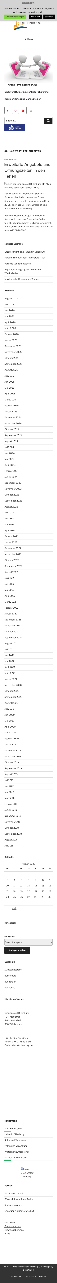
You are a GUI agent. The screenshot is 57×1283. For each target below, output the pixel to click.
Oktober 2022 (11, 560)
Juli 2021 (8, 649)
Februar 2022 (11, 607)
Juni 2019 (9, 786)
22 (43, 891)
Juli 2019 (9, 780)
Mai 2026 (9, 316)
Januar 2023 (10, 542)
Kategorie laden (17, 950)
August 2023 (11, 506)
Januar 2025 (10, 411)
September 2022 (13, 566)
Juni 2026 (9, 310)
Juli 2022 (9, 578)
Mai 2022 (9, 590)
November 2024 (13, 423)
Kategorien (9, 936)
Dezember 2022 (12, 548)
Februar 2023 (11, 536)
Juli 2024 (9, 447)
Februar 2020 (11, 738)
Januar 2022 (10, 613)
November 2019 (12, 756)
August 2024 (11, 441)
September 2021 (13, 637)
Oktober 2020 (11, 691)
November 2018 (12, 822)
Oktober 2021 (11, 631)
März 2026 (10, 328)
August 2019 (11, 774)
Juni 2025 (9, 381)
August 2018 (11, 839)
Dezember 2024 (12, 417)
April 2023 (9, 530)
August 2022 (11, 572)
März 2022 (10, 601)
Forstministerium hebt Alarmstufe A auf (24, 257)
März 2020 (10, 732)
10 (7, 885)
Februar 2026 (11, 334)
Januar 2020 (10, 744)
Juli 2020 (9, 709)
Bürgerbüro (10, 975)
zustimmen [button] (35, 17)
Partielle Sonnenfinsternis (17, 263)
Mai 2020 (9, 720)
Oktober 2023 (11, 494)
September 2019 (13, 768)
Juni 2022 (9, 584)
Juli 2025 (9, 376)
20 (28, 891)
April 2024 (9, 465)
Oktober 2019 (11, 762)
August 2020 (11, 703)
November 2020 (13, 685)
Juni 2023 (9, 518)
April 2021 (9, 667)
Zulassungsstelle (13, 969)
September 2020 (13, 697)
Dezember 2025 (12, 346)
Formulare (9, 987)
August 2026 (11, 298)
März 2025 (10, 399)
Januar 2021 (10, 679)
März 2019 (9, 798)
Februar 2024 (11, 471)
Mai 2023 (9, 524)
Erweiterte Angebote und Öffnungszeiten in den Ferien (27, 170)
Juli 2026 (9, 304)
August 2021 (11, 643)
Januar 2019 (10, 810)
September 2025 (13, 364)
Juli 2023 (9, 512)
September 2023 (13, 500)
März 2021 (9, 673)
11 (14, 885)
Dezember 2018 (12, 816)
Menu (30, 39)
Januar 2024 (10, 477)
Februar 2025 (11, 405)
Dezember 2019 (12, 750)
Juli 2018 (9, 845)
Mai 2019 (9, 792)
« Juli (14, 908)
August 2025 (11, 370)
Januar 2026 (10, 340)
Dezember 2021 (12, 619)
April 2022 (9, 596)
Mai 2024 (9, 459)
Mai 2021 (9, 661)
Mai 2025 (9, 387)
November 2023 (13, 489)
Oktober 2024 (11, 429)
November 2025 (13, 352)
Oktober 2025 (11, 358)
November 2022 (13, 554)
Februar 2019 (11, 804)
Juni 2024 (9, 453)
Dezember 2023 (12, 483)
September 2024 (13, 435)
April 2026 (10, 322)
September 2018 (13, 834)
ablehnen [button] (49, 17)
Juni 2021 (9, 655)
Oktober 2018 (11, 827)
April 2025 (9, 393)
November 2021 (12, 625)
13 (28, 885)
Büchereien (10, 981)
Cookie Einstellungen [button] (15, 17)
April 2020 (10, 726)
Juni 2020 (9, 715)
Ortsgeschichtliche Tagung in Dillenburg (24, 251)
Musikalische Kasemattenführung (21, 279)
